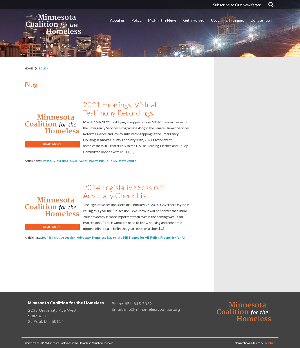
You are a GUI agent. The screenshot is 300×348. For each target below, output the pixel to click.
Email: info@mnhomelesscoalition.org (146, 309)
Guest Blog (60, 161)
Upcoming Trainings (227, 20)
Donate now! (261, 20)
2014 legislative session (58, 237)
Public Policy (108, 161)
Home (29, 68)
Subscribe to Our (236, 4)
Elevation (269, 342)
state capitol (128, 161)
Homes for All (139, 237)
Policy (93, 161)
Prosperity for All (173, 237)
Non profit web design (247, 342)
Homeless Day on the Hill (110, 237)
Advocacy (84, 237)
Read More (52, 144)
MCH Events (79, 161)
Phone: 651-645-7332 (132, 303)
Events (46, 161)
